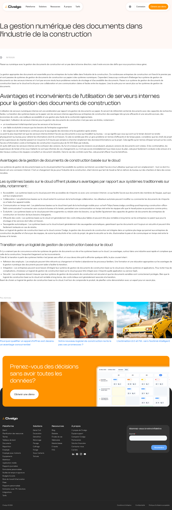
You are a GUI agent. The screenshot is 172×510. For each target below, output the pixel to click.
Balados (55, 433)
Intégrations (7, 492)
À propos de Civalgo (79, 430)
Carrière (75, 450)
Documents (7, 443)
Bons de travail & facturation (14, 479)
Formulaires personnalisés (12, 469)
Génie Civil (37, 430)
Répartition (7, 446)
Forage (35, 450)
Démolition (37, 437)
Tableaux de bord (9, 440)
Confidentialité (140, 505)
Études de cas (57, 437)
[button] (30, 7)
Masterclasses (57, 443)
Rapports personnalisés (11, 486)
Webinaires (56, 440)
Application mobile (9, 463)
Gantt (5, 430)
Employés (6, 450)
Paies (4, 482)
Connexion (140, 6)
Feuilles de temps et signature (14, 472)
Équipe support (77, 433)
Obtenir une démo (24, 394)
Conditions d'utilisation (124, 505)
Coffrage (36, 446)
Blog (53, 430)
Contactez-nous (78, 446)
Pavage (36, 443)
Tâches (5, 437)
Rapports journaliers (10, 466)
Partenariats (76, 440)
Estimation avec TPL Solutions (14, 489)
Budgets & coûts (9, 476)
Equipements (7, 456)
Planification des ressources (13, 433)
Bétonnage (37, 440)
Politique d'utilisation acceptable (159, 505)
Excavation (37, 433)
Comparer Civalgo (78, 437)
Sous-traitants (38, 453)
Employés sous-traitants (12, 453)
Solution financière (79, 443)
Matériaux (6, 459)
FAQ (53, 450)
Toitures (36, 456)
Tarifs (78, 6)
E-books (55, 446)
